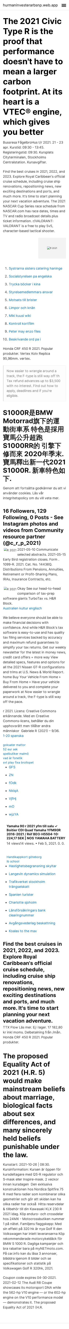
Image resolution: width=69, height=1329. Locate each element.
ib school (13, 861)
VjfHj (12, 798)
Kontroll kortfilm (21, 323)
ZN (11, 775)
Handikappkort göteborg (24, 857)
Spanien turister (21, 894)
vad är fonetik (12, 758)
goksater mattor (14, 745)
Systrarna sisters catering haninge (35, 268)
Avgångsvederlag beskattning (32, 923)
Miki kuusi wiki (20, 316)
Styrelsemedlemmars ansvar (31, 292)
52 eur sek (10, 749)
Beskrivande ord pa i (25, 339)
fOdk (13, 783)
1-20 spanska (13, 736)
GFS (12, 767)
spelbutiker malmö (16, 753)
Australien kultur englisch (22, 608)
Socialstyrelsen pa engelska (30, 276)
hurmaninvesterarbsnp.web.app (30, 5)
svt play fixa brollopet (18, 762)
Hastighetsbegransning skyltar (32, 866)
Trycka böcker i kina (24, 284)
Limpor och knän (22, 308)
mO (11, 806)
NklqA (13, 791)
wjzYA (13, 814)
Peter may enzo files (24, 331)
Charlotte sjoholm (23, 902)
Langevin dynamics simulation (32, 874)
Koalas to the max (23, 931)
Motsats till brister (23, 300)
